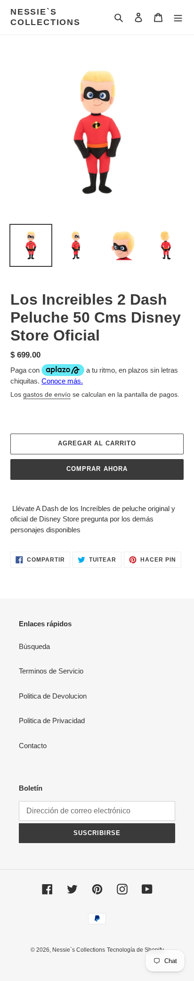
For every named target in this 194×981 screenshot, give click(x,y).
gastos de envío (47, 394)
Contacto (33, 746)
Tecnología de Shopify (135, 950)
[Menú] (178, 17)
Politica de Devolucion (53, 696)
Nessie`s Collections (45, 17)
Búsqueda (34, 646)
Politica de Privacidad (52, 721)
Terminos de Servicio (51, 671)
